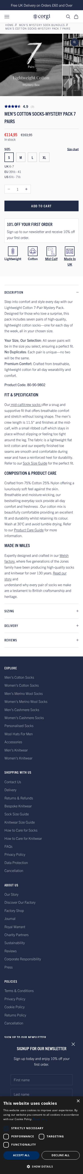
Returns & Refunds (18, 798)
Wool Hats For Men (18, 733)
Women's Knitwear (18, 758)
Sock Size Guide (35, 463)
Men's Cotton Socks (19, 677)
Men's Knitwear (16, 750)
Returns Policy (15, 1015)
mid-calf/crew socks (25, 404)
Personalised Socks (18, 725)
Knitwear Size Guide (19, 822)
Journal (9, 918)
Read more (40, 1119)
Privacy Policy (14, 854)
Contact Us (12, 781)
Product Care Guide (29, 530)
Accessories (13, 741)
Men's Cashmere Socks (21, 709)
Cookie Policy (14, 1006)
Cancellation (13, 870)
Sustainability (14, 942)
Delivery (10, 789)
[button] (41, 1166)
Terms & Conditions (19, 990)
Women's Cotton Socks (21, 685)
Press (8, 967)
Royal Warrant (14, 926)
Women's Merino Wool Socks (25, 701)
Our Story (11, 894)
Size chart (73, 149)
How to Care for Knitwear (23, 838)
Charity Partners (16, 934)
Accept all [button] (21, 1155)
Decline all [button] (60, 1155)
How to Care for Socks (20, 830)
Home (9, 24)
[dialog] (41, 1135)
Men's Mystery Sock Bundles (42, 24)
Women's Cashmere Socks (24, 717)
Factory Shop (14, 910)
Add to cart (41, 206)
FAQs (8, 846)
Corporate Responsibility (22, 959)
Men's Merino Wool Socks (23, 693)
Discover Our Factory (19, 902)
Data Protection (16, 862)
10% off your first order (29, 224)
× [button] (78, 1101)
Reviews (10, 951)
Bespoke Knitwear (18, 806)
